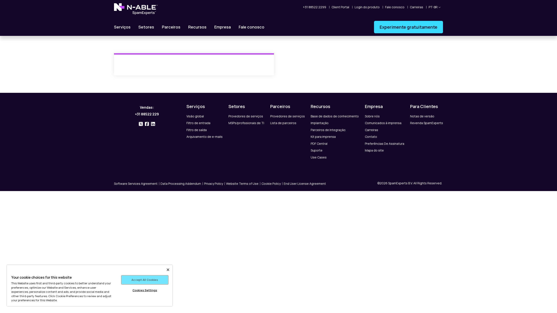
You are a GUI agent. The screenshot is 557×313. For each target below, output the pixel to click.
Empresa (222, 27)
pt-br (433, 7)
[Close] (168, 269)
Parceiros (171, 27)
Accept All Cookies (144, 280)
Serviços (122, 27)
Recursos (197, 27)
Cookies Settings (145, 290)
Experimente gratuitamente (408, 27)
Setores (146, 27)
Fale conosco (251, 27)
